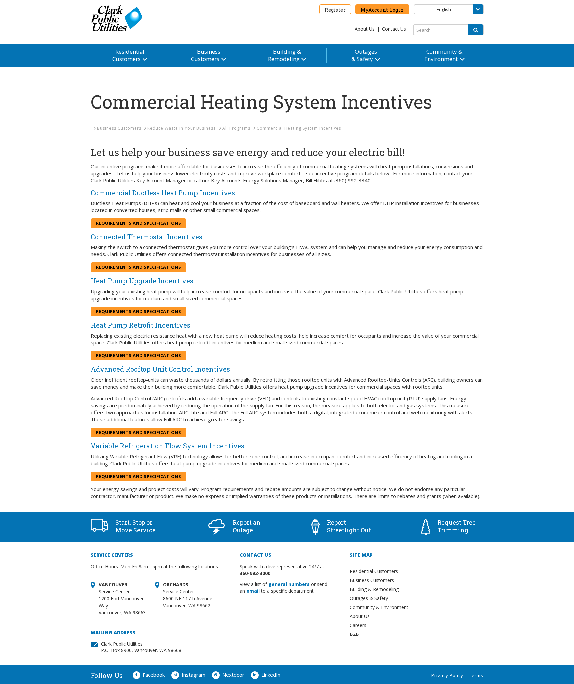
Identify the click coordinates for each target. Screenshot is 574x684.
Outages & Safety (369, 598)
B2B (354, 634)
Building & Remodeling (374, 589)
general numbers (289, 584)
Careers (358, 625)
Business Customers (372, 580)
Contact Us (394, 29)
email (253, 591)
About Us (365, 29)
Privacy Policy (447, 675)
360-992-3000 (255, 573)
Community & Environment (379, 607)
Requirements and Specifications (138, 223)
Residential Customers (374, 571)
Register (335, 10)
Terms (476, 675)
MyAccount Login (382, 10)
